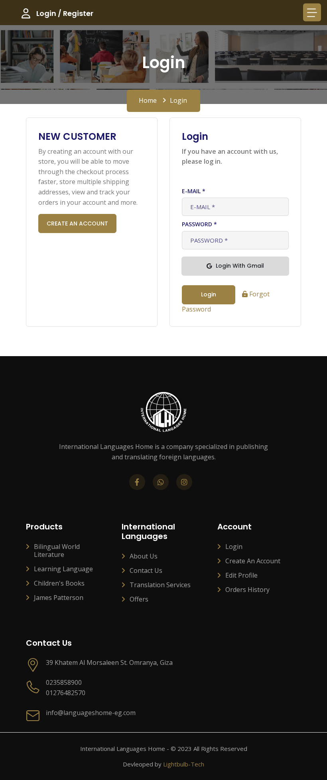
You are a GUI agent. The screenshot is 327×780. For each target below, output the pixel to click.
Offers (139, 599)
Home (148, 100)
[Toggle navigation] (312, 13)
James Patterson (58, 598)
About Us (144, 556)
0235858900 (64, 682)
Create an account (252, 561)
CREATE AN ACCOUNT (77, 223)
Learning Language (63, 569)
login (208, 294)
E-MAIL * (193, 191)
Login (233, 547)
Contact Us (146, 570)
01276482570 (65, 692)
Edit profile (241, 575)
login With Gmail (240, 266)
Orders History (247, 590)
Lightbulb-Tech (183, 764)
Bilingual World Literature (57, 551)
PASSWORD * (199, 224)
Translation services (160, 585)
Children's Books (59, 583)
